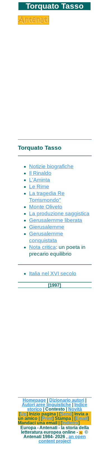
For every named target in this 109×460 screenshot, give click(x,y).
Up (23, 413)
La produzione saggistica (59, 213)
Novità (75, 409)
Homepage (34, 400)
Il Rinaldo (40, 173)
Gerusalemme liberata (55, 220)
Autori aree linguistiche (46, 404)
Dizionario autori (66, 400)
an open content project (62, 438)
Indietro (70, 422)
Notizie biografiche (51, 166)
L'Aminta (39, 180)
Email (81, 418)
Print (47, 418)
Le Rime (39, 186)
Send (66, 413)
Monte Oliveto (45, 207)
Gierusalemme (46, 227)
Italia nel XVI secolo (52, 273)
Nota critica (42, 247)
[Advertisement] (54, 79)
